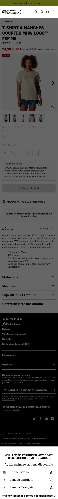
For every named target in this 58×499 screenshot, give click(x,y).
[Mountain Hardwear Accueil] (11, 12)
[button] (53, 12)
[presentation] (36, 12)
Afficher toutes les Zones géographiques (27, 495)
